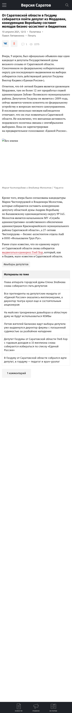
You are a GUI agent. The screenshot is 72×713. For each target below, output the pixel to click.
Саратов (36, 5)
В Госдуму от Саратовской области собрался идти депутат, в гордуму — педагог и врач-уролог (35, 359)
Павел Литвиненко (13, 35)
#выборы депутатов (16, 264)
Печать (32, 35)
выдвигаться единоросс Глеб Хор (22, 252)
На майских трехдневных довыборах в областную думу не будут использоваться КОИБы (35, 314)
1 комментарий (16, 373)
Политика (35, 31)
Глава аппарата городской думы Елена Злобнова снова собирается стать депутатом (34, 284)
